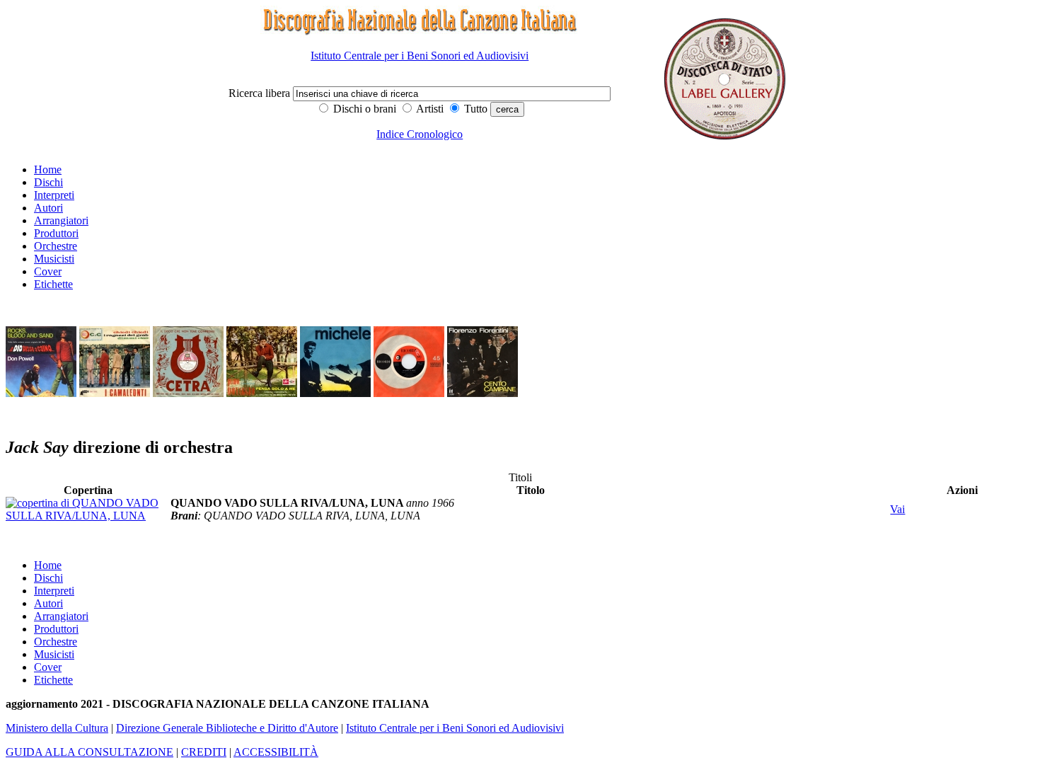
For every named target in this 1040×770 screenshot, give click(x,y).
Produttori (56, 233)
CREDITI (203, 752)
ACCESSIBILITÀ (275, 752)
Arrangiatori (61, 220)
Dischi (48, 182)
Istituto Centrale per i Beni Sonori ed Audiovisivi (419, 56)
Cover (48, 271)
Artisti (429, 109)
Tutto (474, 109)
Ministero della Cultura (57, 728)
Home (48, 169)
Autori (48, 208)
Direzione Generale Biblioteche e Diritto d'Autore (227, 728)
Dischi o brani (363, 109)
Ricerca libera (261, 93)
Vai (897, 509)
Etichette (53, 284)
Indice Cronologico (419, 134)
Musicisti (54, 259)
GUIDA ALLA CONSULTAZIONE (89, 752)
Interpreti (54, 195)
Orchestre (55, 246)
